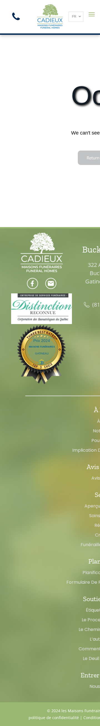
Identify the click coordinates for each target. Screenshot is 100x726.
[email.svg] (50, 285)
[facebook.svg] (33, 286)
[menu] (91, 14)
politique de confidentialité (54, 717)
